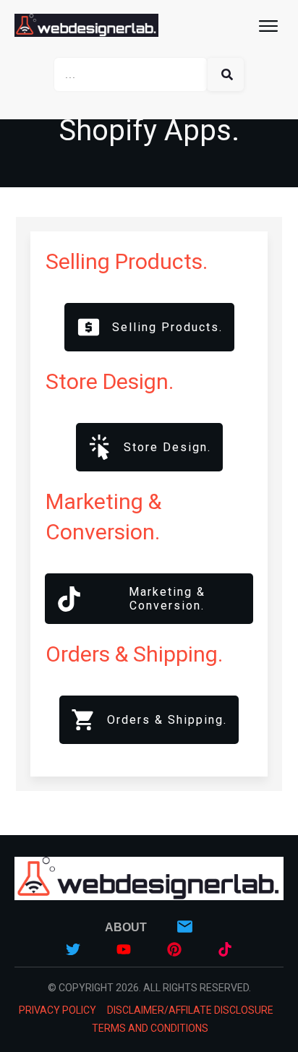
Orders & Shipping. (134, 654)
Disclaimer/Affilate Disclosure (190, 1010)
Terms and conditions (150, 1028)
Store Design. (110, 381)
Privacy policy (57, 1010)
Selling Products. (127, 261)
